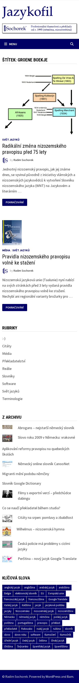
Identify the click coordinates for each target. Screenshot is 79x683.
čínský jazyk (57, 640)
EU (42, 593)
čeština (43, 640)
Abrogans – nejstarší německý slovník (46, 427)
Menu (13, 44)
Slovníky (8, 376)
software (35, 634)
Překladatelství (13, 361)
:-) (3, 338)
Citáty (6, 346)
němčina (44, 617)
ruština (57, 629)
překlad (55, 623)
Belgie (7, 593)
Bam (70, 676)
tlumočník (65, 634)
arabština (64, 587)
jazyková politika (54, 605)
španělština (61, 646)
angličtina (29, 587)
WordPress (53, 676)
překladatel (10, 629)
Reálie (7, 368)
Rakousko (26, 629)
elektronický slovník (26, 593)
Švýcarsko (22, 646)
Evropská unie (56, 593)
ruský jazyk (43, 629)
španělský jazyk (41, 646)
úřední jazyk (11, 640)
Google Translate (57, 599)
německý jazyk (27, 617)
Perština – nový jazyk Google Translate (47, 558)
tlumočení (50, 634)
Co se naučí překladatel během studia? (31, 508)
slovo (7, 634)
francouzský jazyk (14, 599)
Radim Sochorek (23, 160)
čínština (8, 646)
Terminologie (12, 398)
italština (26, 605)
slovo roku (20, 634)
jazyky (7, 611)
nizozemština (65, 611)
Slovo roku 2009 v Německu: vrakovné (46, 437)
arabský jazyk (46, 587)
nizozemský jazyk (44, 611)
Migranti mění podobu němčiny (25, 473)
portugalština (25, 623)
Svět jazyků (10, 139)
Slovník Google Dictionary (21, 483)
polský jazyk (60, 617)
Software (9, 383)
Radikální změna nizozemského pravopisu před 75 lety (34, 149)
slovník (69, 629)
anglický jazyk (12, 587)
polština (9, 623)
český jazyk (28, 640)
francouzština (36, 599)
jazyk (38, 605)
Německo (9, 617)
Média (6, 250)
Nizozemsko (23, 611)
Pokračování (15, 202)
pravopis (42, 623)
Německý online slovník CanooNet (43, 463)
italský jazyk (11, 605)
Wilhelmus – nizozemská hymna (40, 529)
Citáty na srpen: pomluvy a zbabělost (45, 517)
